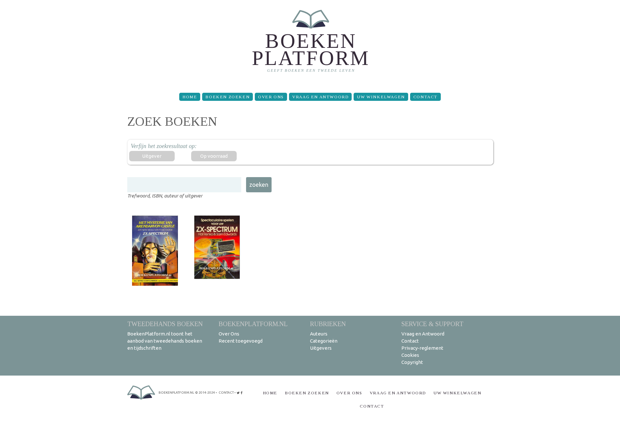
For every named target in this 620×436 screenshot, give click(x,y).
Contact (425, 96)
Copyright (412, 362)
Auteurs (318, 333)
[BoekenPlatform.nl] (310, 44)
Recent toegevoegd (241, 341)
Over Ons (271, 96)
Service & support (432, 323)
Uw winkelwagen (381, 96)
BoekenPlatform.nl (253, 323)
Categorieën (323, 341)
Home (189, 96)
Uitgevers (321, 348)
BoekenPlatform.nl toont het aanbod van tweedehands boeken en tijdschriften (164, 341)
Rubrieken (328, 323)
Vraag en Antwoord (320, 96)
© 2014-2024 (205, 392)
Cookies (410, 355)
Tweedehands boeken (165, 323)
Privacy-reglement (422, 348)
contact (226, 392)
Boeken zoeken (227, 96)
